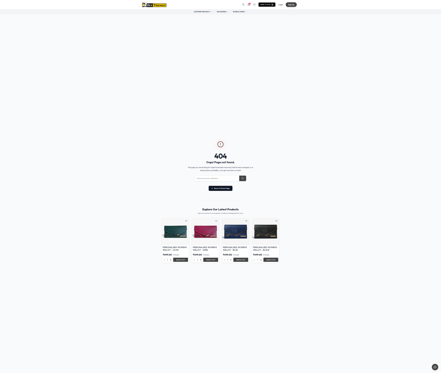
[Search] (243, 4)
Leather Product (202, 12)
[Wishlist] (254, 4)
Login (280, 4)
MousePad (221, 12)
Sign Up (291, 4)
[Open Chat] (435, 367)
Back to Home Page (222, 188)
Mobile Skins (239, 12)
